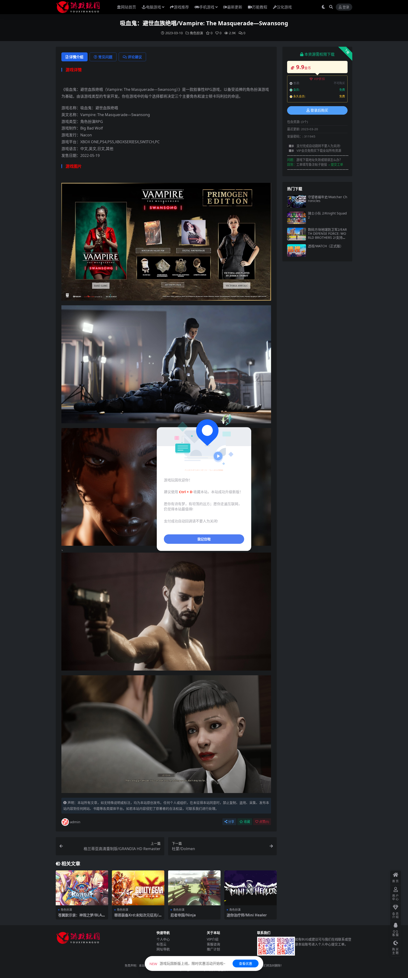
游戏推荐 (181, 7)
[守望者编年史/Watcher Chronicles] (296, 201)
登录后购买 (319, 110)
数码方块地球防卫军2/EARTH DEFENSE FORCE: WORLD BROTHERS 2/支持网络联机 (327, 235)
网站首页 (128, 7)
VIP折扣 (319, 79)
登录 (346, 7)
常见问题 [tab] (105, 57)
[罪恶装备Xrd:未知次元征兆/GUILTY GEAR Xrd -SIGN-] (138, 887)
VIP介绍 (212, 939)
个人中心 (163, 939)
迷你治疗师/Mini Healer (247, 915)
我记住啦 (204, 539)
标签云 (161, 944)
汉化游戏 (284, 7)
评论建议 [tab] (135, 57)
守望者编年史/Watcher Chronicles (327, 199)
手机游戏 (206, 7)
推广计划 (213, 949)
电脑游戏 (153, 7)
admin (75, 821)
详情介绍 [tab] (76, 57)
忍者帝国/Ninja (183, 915)
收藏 (247, 821)
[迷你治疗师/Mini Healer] (250, 887)
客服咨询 (213, 944)
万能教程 (259, 7)
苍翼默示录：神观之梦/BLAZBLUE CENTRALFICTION (81, 917)
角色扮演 (196, 33)
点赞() (264, 821)
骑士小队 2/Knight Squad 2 (327, 215)
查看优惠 (245, 963)
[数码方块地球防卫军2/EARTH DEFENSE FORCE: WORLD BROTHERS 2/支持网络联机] (296, 234)
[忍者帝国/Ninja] (194, 887)
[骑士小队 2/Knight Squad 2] (296, 217)
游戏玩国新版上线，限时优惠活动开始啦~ (187, 963)
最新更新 (234, 7)
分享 (231, 821)
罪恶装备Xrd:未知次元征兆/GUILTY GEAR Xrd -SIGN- (137, 917)
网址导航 (163, 949)
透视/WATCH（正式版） (325, 246)
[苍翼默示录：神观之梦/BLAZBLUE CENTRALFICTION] (82, 887)
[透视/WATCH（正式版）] (296, 250)
